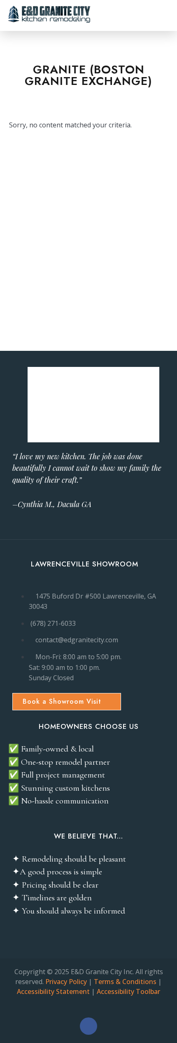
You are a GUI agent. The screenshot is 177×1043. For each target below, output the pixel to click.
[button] (162, 15)
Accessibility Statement (53, 991)
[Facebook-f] (88, 1026)
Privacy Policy (66, 981)
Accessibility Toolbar (128, 991)
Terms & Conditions (125, 981)
